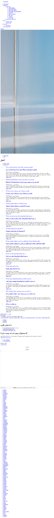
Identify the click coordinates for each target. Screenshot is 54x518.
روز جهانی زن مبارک (11, 304)
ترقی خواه (10, 15)
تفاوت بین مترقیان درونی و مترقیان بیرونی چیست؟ (19, 193)
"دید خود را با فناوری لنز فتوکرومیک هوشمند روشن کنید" (20, 281)
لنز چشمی (8, 6)
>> (7, 313)
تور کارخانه (8, 25)
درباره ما (5, 24)
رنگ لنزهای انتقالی (46, 317)
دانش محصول (9, 21)
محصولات (5, 5)
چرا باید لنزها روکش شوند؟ (13, 268)
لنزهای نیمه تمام (12, 14)
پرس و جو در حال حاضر (6, 337)
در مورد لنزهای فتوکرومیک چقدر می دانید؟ (17, 256)
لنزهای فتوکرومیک (12, 10)
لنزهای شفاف (11, 7)
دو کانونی (10, 16)
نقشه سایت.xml (6, 341)
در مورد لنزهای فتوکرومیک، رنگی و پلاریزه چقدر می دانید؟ (21, 218)
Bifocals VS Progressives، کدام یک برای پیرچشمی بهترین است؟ (22, 182)
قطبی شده (10, 17)
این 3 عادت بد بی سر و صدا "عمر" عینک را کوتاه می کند (20, 293)
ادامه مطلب (8, 177)
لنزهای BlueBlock (12, 9)
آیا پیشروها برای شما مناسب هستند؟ (15, 231)
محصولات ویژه (6, 339)
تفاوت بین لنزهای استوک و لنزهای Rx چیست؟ (18, 206)
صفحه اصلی (5, 4)
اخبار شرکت (8, 22)
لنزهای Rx (10, 12)
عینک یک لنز (38, 317)
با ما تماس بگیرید (7, 26)
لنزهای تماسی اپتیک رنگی (14, 317)
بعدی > (9, 313)
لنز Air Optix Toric (4, 317)
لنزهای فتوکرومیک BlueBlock (14, 11)
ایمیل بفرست (3, 344)
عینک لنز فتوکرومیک (30, 317)
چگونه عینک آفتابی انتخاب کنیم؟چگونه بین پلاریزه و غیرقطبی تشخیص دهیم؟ (25, 243)
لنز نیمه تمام (23, 317)
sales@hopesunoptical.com (8, 329)
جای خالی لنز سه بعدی (11, 19)
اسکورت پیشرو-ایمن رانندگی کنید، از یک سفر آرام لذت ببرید (21, 169)
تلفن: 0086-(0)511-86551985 (9, 330)
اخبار (4, 20)
